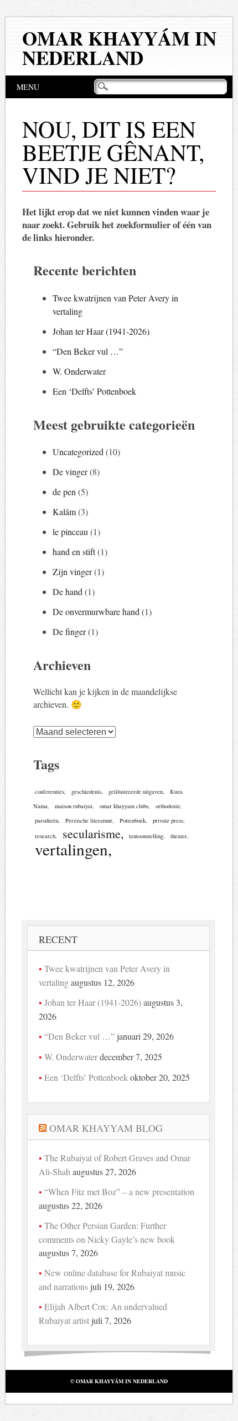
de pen (64, 491)
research (45, 836)
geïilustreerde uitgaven (135, 791)
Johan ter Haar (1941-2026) (101, 331)
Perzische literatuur (88, 820)
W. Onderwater (79, 371)
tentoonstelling (146, 836)
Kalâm (64, 511)
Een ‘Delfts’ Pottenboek (94, 391)
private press (168, 820)
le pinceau (70, 531)
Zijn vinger (72, 571)
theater (178, 836)
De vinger (70, 471)
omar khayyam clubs (124, 806)
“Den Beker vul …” (88, 351)
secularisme (92, 833)
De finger (69, 631)
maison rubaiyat (73, 806)
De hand (67, 591)
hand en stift (74, 551)
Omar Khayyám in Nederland (119, 48)
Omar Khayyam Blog (106, 1128)
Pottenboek (133, 820)
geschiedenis (86, 791)
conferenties (49, 791)
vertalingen (71, 849)
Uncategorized (78, 451)
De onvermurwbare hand (96, 611)
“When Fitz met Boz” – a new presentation (119, 1191)
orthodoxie (168, 806)
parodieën (46, 820)
